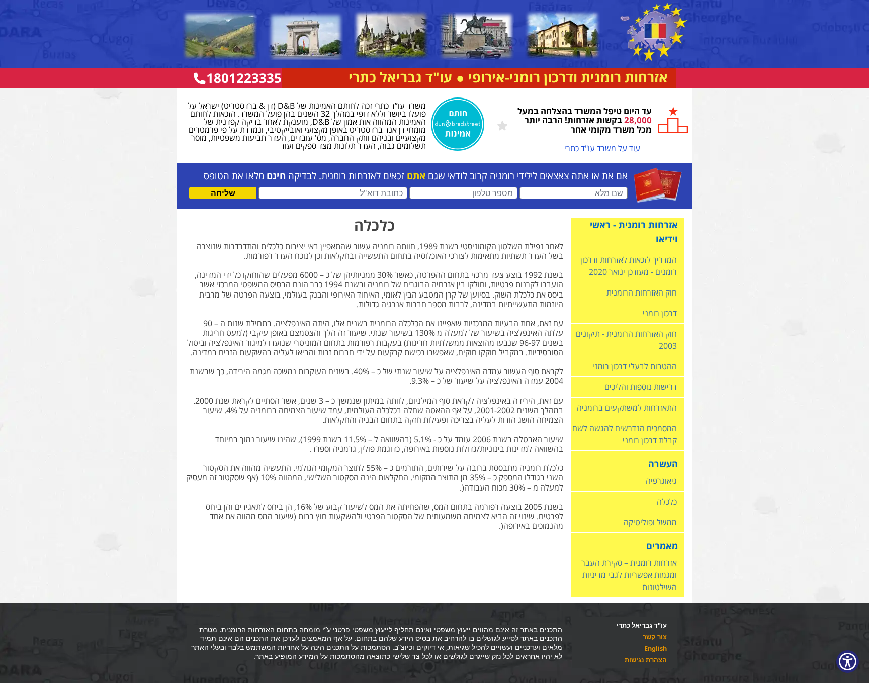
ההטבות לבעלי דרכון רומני (634, 366)
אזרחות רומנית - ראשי (634, 225)
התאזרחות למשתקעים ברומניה (627, 407)
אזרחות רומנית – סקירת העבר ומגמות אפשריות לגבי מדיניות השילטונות (629, 575)
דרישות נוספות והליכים (640, 387)
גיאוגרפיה (661, 480)
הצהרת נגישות (646, 660)
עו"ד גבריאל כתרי (400, 77)
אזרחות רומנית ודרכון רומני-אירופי (568, 77)
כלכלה (667, 501)
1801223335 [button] (244, 78)
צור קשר (655, 637)
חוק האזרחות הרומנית (641, 292)
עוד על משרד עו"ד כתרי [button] (602, 148)
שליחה (223, 193)
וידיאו (667, 239)
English (655, 649)
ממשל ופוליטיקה (650, 522)
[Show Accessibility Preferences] (847, 661)
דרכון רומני (660, 313)
